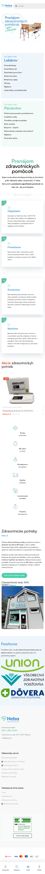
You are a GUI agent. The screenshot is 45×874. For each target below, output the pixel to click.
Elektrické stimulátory (12, 407)
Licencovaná (22, 496)
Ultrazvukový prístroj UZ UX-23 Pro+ (17, 411)
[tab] (22, 40)
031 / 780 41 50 (9, 730)
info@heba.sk (7, 738)
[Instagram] (4, 742)
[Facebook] (1, 742)
